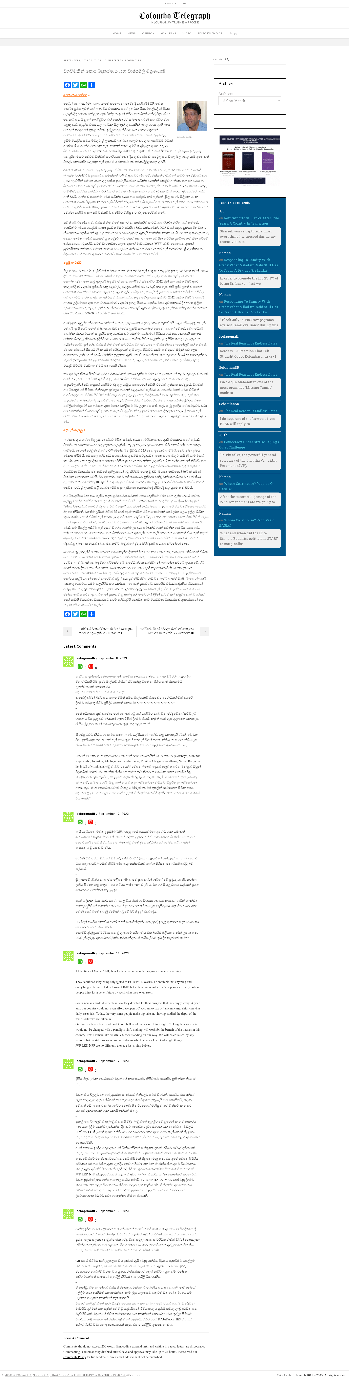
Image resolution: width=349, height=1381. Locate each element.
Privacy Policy (60, 1375)
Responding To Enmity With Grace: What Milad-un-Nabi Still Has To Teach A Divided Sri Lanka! (248, 265)
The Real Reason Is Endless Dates (250, 343)
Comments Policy (110, 1375)
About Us (39, 1375)
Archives (225, 93)
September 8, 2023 (75, 60)
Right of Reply (84, 1375)
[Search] (225, 59)
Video (8, 1375)
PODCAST (22, 1375)
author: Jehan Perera (106, 60)
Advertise (133, 1375)
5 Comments (132, 60)
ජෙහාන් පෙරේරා (75, 94)
